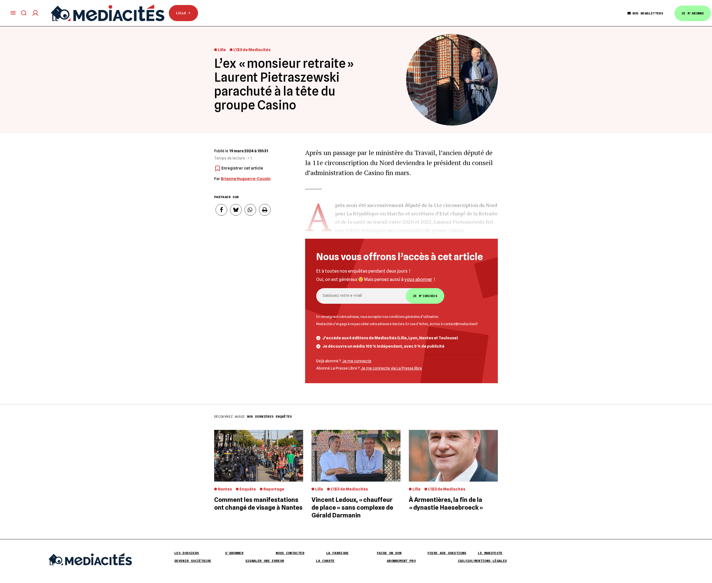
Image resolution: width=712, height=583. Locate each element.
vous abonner (418, 279)
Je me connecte (356, 361)
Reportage (273, 489)
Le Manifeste (490, 553)
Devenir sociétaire (192, 561)
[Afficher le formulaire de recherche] (24, 13)
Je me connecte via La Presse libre (391, 368)
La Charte (325, 561)
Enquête (247, 489)
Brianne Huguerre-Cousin (246, 178)
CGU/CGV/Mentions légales (482, 561)
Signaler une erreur (264, 561)
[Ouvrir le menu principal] (13, 13)
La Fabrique (337, 553)
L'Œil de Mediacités (252, 50)
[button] (221, 210)
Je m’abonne (692, 13)
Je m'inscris (425, 296)
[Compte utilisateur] (35, 13)
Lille (182, 13)
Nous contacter (290, 553)
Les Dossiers (186, 553)
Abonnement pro (401, 561)
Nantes (225, 489)
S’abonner (234, 553)
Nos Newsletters (647, 13)
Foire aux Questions (446, 553)
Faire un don (389, 553)
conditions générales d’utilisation (413, 317)
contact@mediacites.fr (460, 324)
